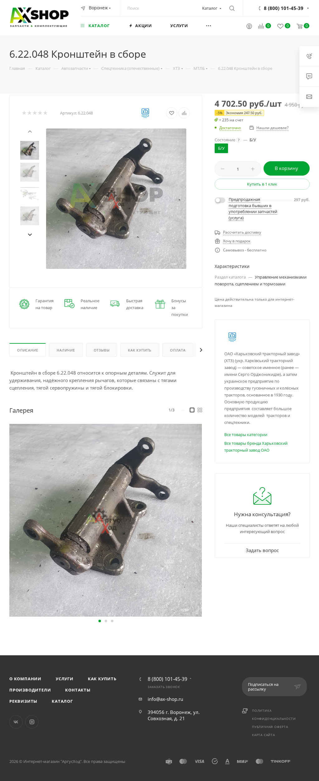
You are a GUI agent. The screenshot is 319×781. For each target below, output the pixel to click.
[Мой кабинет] (249, 27)
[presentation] (29, 130)
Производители (30, 690)
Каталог (62, 701)
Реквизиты (23, 701)
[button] (100, 621)
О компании (25, 679)
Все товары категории (245, 434)
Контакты (77, 690)
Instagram (32, 722)
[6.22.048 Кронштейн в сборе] (116, 199)
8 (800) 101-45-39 (283, 8)
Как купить (102, 679)
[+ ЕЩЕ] (217, 25)
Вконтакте (16, 722)
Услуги (65, 679)
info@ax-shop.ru (165, 699)
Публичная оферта (270, 727)
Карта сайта (263, 735)
